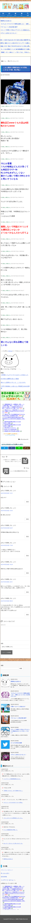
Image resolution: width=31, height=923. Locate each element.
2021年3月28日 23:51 (7, 582)
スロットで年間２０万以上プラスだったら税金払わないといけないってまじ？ (20, 731)
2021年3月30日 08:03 (7, 601)
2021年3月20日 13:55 (7, 510)
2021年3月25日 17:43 (7, 545)
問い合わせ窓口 (5, 873)
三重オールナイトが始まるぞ (18, 706)
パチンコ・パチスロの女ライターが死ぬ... (13, 802)
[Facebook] (11, 448)
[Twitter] (4, 448)
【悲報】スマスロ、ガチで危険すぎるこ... (13, 790)
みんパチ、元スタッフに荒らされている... (13, 843)
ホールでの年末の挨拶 (16, 743)
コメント (3, 625)
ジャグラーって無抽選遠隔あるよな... (12, 779)
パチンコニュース (14, 61)
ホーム (4, 61)
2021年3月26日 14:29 (7, 564)
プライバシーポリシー (7, 870)
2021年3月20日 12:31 (7, 493)
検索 (2, 665)
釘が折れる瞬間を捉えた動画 (10, 379)
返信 (27, 501)
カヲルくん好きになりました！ (9, 33)
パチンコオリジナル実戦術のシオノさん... (13, 818)
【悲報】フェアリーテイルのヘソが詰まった (14, 375)
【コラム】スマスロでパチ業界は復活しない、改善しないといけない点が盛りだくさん (20, 694)
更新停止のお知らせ (6, 21)
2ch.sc (10, 351)
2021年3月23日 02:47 (7, 528)
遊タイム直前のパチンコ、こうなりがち (13, 382)
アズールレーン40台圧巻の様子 (9, 27)
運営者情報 (4, 876)
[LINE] (19, 448)
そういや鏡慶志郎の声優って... (10, 829)
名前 (2, 643)
